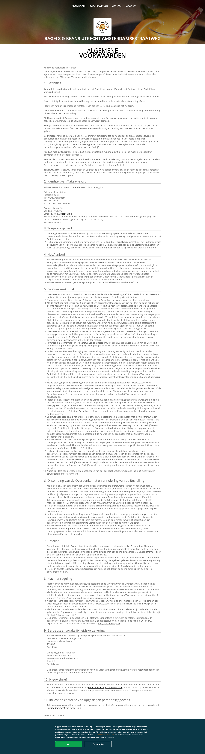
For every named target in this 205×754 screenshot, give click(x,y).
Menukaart (79, 5)
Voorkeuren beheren (105, 735)
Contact (117, 5)
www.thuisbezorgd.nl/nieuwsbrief (105, 687)
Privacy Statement (56, 708)
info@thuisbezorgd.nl (61, 213)
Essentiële (98, 744)
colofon (130, 5)
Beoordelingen (98, 5)
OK (68, 744)
